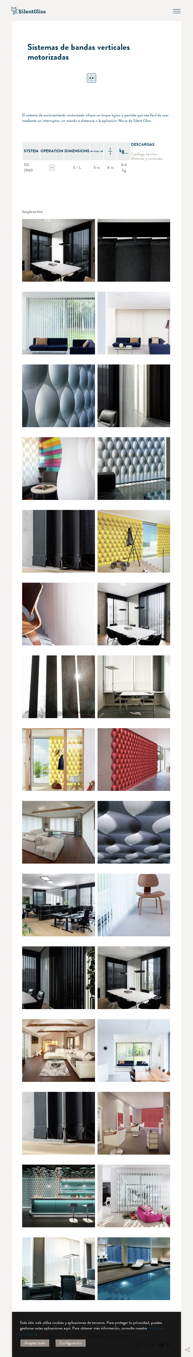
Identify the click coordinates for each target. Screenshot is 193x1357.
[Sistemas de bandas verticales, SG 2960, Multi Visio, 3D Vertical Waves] (58, 1196)
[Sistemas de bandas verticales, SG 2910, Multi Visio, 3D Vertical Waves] (58, 395)
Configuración (71, 1343)
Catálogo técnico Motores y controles (146, 156)
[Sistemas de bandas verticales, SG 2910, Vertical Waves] (58, 468)
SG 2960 (28, 167)
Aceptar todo (34, 1343)
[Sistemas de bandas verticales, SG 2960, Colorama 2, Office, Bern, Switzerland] (58, 250)
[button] (187, 1304)
